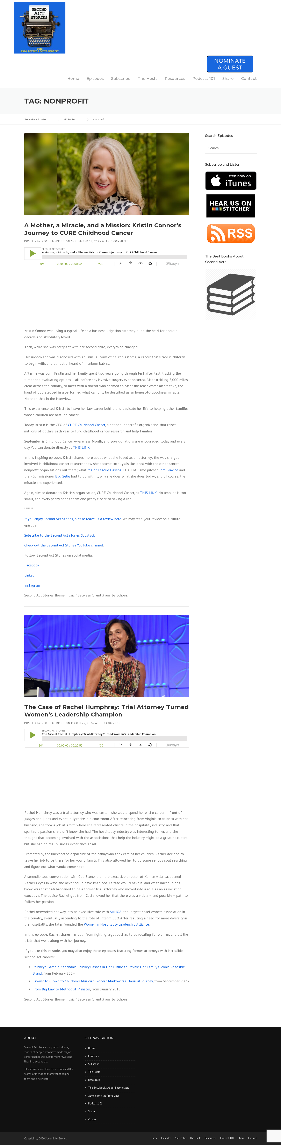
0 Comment (119, 241)
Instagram (32, 585)
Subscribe (120, 78)
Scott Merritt (53, 241)
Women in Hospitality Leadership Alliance (116, 924)
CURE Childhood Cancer (86, 424)
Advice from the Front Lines (104, 1095)
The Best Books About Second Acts (108, 1087)
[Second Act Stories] (39, 27)
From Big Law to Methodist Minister (61, 989)
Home (73, 78)
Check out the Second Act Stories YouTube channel (63, 545)
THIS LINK (81, 447)
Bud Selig (62, 476)
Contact (249, 78)
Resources (175, 78)
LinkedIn (30, 575)
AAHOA (116, 911)
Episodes (95, 78)
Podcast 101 (204, 78)
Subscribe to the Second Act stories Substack (59, 535)
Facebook (31, 565)
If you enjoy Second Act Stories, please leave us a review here (72, 518)
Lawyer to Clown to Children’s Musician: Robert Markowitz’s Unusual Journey (93, 981)
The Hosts (147, 78)
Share (228, 78)
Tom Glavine (168, 470)
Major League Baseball (105, 470)
